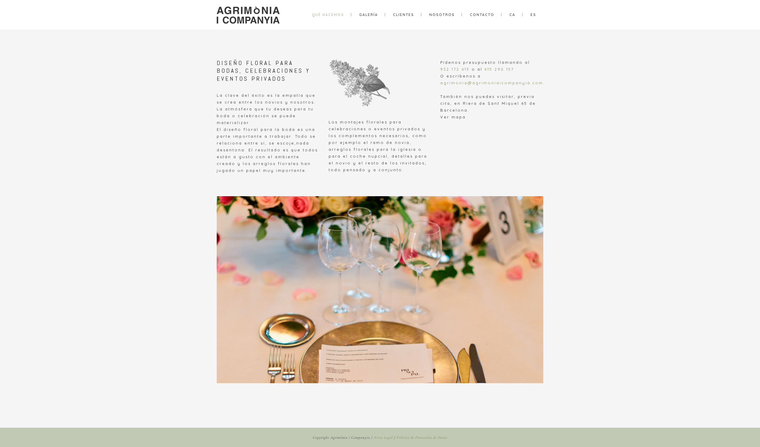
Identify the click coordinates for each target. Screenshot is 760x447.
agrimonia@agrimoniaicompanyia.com (491, 82)
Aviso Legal (383, 437)
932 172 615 (455, 69)
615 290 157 (499, 69)
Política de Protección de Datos (422, 437)
